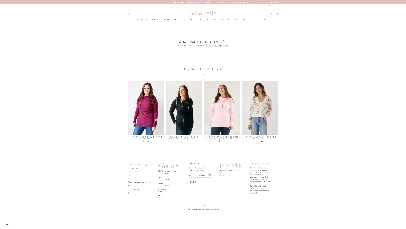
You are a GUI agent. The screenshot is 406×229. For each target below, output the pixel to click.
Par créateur (208, 20)
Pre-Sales (131, 179)
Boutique (189, 20)
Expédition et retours (135, 168)
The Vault (241, 20)
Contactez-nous (134, 189)
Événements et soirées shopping (140, 182)
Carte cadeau (260, 20)
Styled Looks (172, 20)
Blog (129, 193)
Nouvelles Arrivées (149, 20)
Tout (202, 74)
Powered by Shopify (212, 209)
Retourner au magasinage (217, 45)
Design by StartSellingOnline (196, 209)
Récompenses (133, 172)
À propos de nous (134, 186)
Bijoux (226, 20)
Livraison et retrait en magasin (139, 165)
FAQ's (130, 175)
